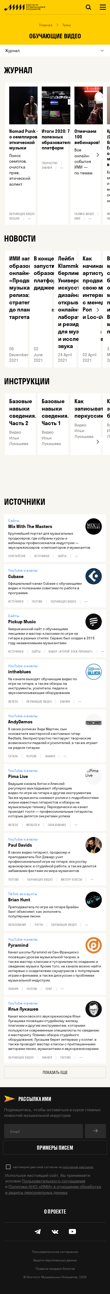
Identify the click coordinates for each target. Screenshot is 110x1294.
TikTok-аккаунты (22, 894)
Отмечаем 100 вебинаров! (87, 136)
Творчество (49, 163)
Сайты (13, 520)
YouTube (37, 601)
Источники (42, 556)
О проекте (55, 1211)
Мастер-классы (71, 879)
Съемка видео (84, 214)
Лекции (14, 218)
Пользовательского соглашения (53, 1180)
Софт (49, 989)
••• (29, 218)
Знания (47, 168)
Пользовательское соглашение (55, 1251)
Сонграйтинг (17, 556)
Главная (45, 25)
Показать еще (55, 1072)
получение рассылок (77, 1166)
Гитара (13, 756)
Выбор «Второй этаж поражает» (71, 651)
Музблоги (33, 825)
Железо (13, 701)
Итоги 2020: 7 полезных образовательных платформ (61, 139)
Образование (57, 825)
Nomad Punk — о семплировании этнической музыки (28, 139)
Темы (66, 25)
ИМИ (77, 218)
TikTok (39, 925)
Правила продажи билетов (55, 1268)
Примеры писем (55, 1147)
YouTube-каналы (23, 570)
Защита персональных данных (55, 1259)
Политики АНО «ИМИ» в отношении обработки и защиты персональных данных (53, 1189)
